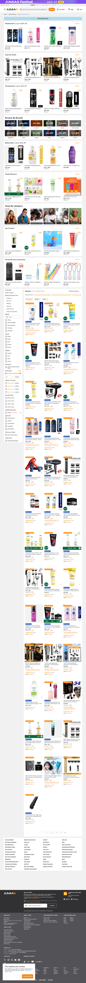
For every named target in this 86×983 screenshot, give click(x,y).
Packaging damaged (13, 440)
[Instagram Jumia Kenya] (8, 960)
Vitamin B (26, 859)
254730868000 (22, 952)
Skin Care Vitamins (29, 866)
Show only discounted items (13, 367)
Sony (65, 967)
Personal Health (9, 839)
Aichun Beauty (11, 325)
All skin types (11, 418)
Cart (81, 9)
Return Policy (7, 933)
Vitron (75, 970)
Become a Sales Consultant (50, 920)
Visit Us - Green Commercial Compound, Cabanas (10, 924)
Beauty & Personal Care (11, 295)
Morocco (66, 923)
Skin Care (64, 839)
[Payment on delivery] (24, 962)
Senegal (72, 919)
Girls (9, 356)
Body (63, 842)
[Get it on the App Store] (67, 899)
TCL (64, 969)
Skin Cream (27, 847)
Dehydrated (11, 429)
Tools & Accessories (11, 311)
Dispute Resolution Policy (10, 936)
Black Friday (6, 943)
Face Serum (27, 861)
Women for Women (10, 854)
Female (9, 353)
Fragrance (9, 298)
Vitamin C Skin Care (67, 866)
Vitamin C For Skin (47, 866)
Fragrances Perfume (10, 851)
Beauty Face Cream (67, 854)
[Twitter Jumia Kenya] (12, 960)
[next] (80, 69)
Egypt (65, 920)
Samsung (56, 970)
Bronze (10, 344)
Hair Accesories (47, 856)
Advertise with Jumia (9, 939)
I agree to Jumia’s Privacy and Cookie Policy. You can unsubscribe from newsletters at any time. (41, 901)
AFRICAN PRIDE (12, 322)
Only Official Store (12, 435)
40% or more (11, 404)
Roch (55, 969)
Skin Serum (27, 856)
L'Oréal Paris (36, 970)
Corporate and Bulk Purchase (11, 938)
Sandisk (55, 972)
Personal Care (10, 309)
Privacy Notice (27, 926)
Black (9, 339)
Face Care (26, 842)
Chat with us (7, 917)
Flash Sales (26, 929)
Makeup (8, 303)
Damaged (10, 426)
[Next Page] (61, 832)
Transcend (66, 972)
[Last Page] (65, 832)
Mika (45, 969)
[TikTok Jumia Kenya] (5, 963)
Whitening (8, 859)
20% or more (11, 407)
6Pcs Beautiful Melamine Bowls (42, 294)
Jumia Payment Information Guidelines (13, 942)
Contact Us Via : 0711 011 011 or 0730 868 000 (13, 921)
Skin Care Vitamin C (10, 866)
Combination (11, 423)
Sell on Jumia (6, 5)
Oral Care (8, 306)
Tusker (65, 973)
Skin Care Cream (66, 844)
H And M (45, 839)
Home (5, 14)
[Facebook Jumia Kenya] (5, 960)
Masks (44, 859)
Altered (10, 421)
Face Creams (46, 854)
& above (17, 383)
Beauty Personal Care (29, 839)
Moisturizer (46, 842)
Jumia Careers (27, 920)
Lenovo (35, 972)
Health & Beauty (12, 14)
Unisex (9, 361)
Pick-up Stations (7, 932)
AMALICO (10, 330)
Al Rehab (10, 328)
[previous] (6, 69)
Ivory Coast (65, 918)
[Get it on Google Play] (74, 899)
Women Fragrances (48, 864)
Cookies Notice (27, 927)
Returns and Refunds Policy (30, 919)
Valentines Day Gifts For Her (69, 851)
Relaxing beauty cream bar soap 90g (61, 294)
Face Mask (64, 864)
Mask (63, 859)
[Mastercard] (32, 962)
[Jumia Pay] (38, 5)
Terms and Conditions (29, 923)
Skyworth (56, 973)
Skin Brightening (66, 856)
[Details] (20, 412)
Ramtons (56, 967)
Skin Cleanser (8, 849)
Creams (26, 844)
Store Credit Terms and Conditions (32, 924)
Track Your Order (8, 929)
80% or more (11, 398)
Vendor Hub (46, 919)
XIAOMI (75, 973)
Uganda (71, 920)
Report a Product (8, 940)
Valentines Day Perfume (68, 847)
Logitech (36, 973)
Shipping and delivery (9, 930)
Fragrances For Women (11, 864)
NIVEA (45, 970)
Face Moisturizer (47, 851)
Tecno (65, 970)
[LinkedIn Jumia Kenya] (19, 960)
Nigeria (71, 917)
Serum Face (46, 861)
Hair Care (8, 301)
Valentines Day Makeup (30, 868)
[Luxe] (53, 5)
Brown (9, 347)
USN (75, 967)
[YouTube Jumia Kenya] (15, 960)
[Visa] (28, 962)
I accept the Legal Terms (33, 898)
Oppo (45, 973)
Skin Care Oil (8, 868)
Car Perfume (27, 849)
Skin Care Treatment (10, 856)
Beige (9, 336)
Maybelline (46, 967)
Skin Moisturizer (9, 844)
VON (75, 972)
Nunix (45, 972)
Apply (19, 371)
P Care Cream (46, 844)
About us (26, 917)
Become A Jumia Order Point (51, 921)
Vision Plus (76, 969)
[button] (42, 319)
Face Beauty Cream (29, 854)
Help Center (6, 919)
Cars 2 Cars (46, 849)
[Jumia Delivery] (46, 5)
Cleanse (45, 847)
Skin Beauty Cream (10, 847)
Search (52, 9)
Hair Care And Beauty (10, 842)
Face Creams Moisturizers (11, 861)
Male (9, 358)
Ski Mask (64, 861)
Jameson (36, 969)
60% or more (11, 401)
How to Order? (7, 935)
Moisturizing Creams (67, 849)
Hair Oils (26, 864)
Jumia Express (27, 921)
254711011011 (15, 952)
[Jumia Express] (11, 413)
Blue (9, 342)
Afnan (9, 320)
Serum (25, 851)
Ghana (65, 921)
